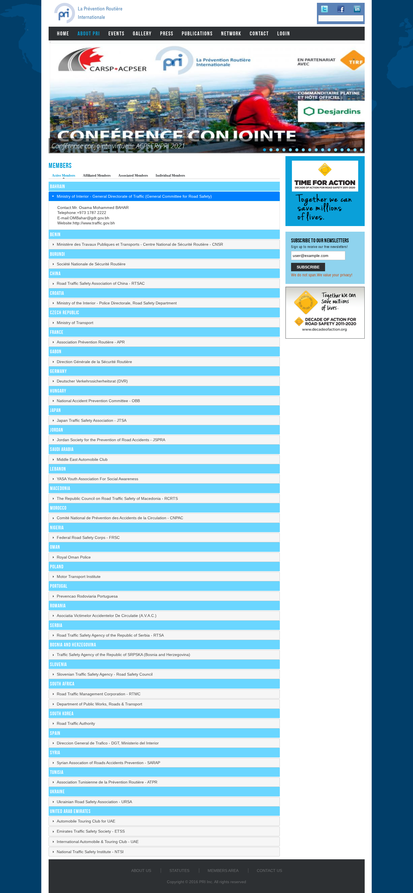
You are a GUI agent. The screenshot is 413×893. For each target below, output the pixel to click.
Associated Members (133, 175)
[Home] (64, 13)
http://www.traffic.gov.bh (94, 223)
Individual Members (170, 175)
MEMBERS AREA (223, 870)
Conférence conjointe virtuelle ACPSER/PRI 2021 (118, 145)
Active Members (65, 175)
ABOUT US (141, 870)
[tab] (164, 196)
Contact (259, 33)
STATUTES (179, 870)
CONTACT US (269, 870)
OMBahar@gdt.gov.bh (89, 218)
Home (63, 33)
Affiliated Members (97, 175)
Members (60, 165)
